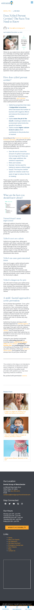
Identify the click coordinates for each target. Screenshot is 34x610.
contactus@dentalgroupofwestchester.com (16, 494)
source (24, 375)
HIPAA (20, 605)
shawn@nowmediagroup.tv (17, 28)
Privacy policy (14, 605)
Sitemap (25, 605)
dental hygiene (23, 323)
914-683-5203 (15, 491)
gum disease (21, 98)
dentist (5, 330)
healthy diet (7, 345)
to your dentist (15, 342)
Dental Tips (7, 11)
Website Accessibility (17, 527)
